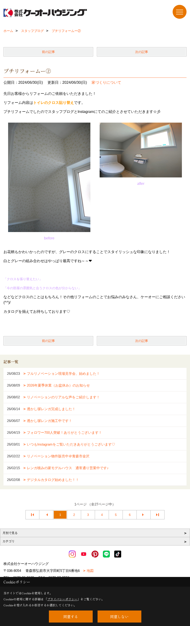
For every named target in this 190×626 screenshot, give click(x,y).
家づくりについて (106, 82)
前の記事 (48, 52)
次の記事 (141, 52)
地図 (90, 571)
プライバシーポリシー (62, 599)
